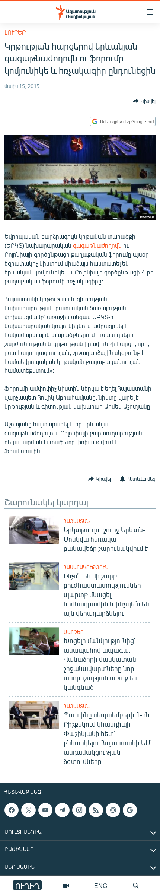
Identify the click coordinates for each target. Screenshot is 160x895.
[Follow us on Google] (130, 810)
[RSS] (96, 810)
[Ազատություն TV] (66, 885)
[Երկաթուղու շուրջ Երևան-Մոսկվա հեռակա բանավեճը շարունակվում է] (34, 530)
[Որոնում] (136, 885)
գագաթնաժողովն (97, 245)
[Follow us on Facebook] (11, 810)
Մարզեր (73, 632)
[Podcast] (113, 810)
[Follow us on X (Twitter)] (28, 810)
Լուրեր (15, 32)
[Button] (144, 100)
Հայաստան (77, 521)
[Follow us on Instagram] (79, 810)
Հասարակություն (86, 567)
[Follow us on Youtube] (45, 810)
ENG (100, 885)
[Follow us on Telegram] (62, 810)
